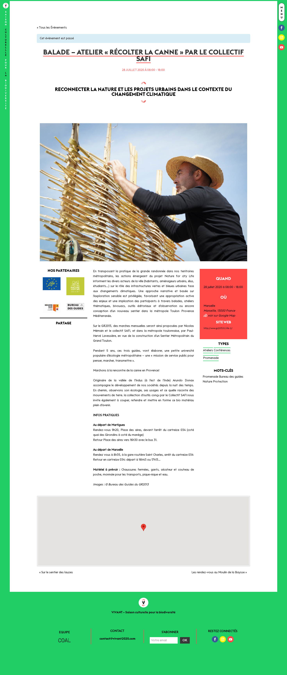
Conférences (222, 350)
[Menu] (281, 12)
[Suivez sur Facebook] (281, 28)
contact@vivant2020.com (117, 638)
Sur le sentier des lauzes (56, 572)
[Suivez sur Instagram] (281, 37)
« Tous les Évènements (52, 27)
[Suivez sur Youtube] (281, 47)
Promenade (211, 358)
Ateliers (208, 350)
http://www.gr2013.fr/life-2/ (218, 328)
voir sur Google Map (221, 315)
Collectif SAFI (178, 395)
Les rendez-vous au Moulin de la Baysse (219, 572)
